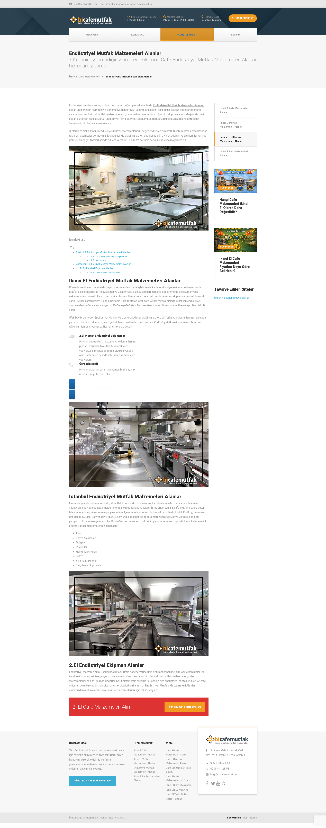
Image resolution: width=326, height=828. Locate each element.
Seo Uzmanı (234, 817)
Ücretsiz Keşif (101, 260)
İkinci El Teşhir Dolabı (177, 794)
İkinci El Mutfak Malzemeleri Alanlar (231, 124)
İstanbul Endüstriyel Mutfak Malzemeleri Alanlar (104, 264)
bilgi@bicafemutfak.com (224, 774)
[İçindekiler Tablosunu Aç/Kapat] (71, 248)
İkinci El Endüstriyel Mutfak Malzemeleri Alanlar (104, 252)
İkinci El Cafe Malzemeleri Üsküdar (177, 778)
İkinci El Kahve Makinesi (178, 785)
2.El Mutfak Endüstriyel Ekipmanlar (111, 257)
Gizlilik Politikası (174, 799)
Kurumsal (137, 34)
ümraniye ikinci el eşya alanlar (231, 297)
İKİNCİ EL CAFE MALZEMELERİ (92, 780)
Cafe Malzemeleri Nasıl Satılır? (178, 770)
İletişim (235, 34)
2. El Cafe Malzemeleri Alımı (108, 272)
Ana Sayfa (92, 34)
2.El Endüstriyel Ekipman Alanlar (95, 268)
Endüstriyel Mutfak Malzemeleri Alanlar (231, 139)
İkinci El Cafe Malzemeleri (185, 706)
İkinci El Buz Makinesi (177, 789)
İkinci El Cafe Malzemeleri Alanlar (234, 110)
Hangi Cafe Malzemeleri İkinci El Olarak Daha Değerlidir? (234, 206)
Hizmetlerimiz (186, 34)
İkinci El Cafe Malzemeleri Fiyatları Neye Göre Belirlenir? (235, 265)
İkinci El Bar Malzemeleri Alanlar (234, 153)
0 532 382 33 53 (244, 18)
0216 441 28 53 (219, 768)
